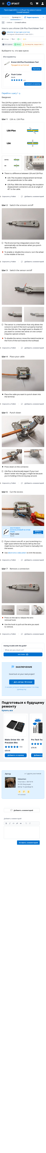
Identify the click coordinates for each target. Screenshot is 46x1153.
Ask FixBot (21, 654)
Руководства (16, 17)
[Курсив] (10, 823)
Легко (19, 44)
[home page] (13, 3)
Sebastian (10, 32)
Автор (8, 773)
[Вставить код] (13, 823)
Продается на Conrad (20, 65)
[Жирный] (6, 823)
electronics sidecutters (17, 553)
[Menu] (3, 3)
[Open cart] (37, 3)
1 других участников (33, 774)
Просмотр (36, 69)
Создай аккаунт (23, 12)
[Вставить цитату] (20, 823)
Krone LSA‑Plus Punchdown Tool (25, 62)
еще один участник (23, 32)
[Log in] (42, 3)
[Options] (3, 22)
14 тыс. (6, 39)
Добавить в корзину (32, 84)
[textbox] (22, 832)
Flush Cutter (16, 74)
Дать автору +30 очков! (23, 682)
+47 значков (21, 794)
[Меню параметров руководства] (43, 17)
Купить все (7, 710)
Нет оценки (8, 44)
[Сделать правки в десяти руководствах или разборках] (28, 791)
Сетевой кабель (20, 22)
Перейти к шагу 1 (10, 93)
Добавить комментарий (23, 645)
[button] (31, 3)
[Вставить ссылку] (17, 823)
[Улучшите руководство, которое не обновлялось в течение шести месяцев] (24, 791)
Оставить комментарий (28, 843)
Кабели (9, 22)
